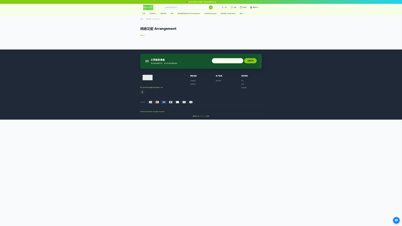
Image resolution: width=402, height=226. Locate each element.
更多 (241, 13)
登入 (242, 81)
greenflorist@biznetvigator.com (153, 87)
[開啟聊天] (396, 220)
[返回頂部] (397, 216)
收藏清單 (244, 87)
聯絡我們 (163, 13)
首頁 (143, 13)
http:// (142, 35)
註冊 (242, 84)
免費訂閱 (250, 61)
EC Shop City (203, 116)
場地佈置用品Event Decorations (189, 13)
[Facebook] (142, 92)
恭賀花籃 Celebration (228, 13)
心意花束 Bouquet (210, 13)
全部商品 (152, 13)
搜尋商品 (193, 84)
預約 (172, 13)
